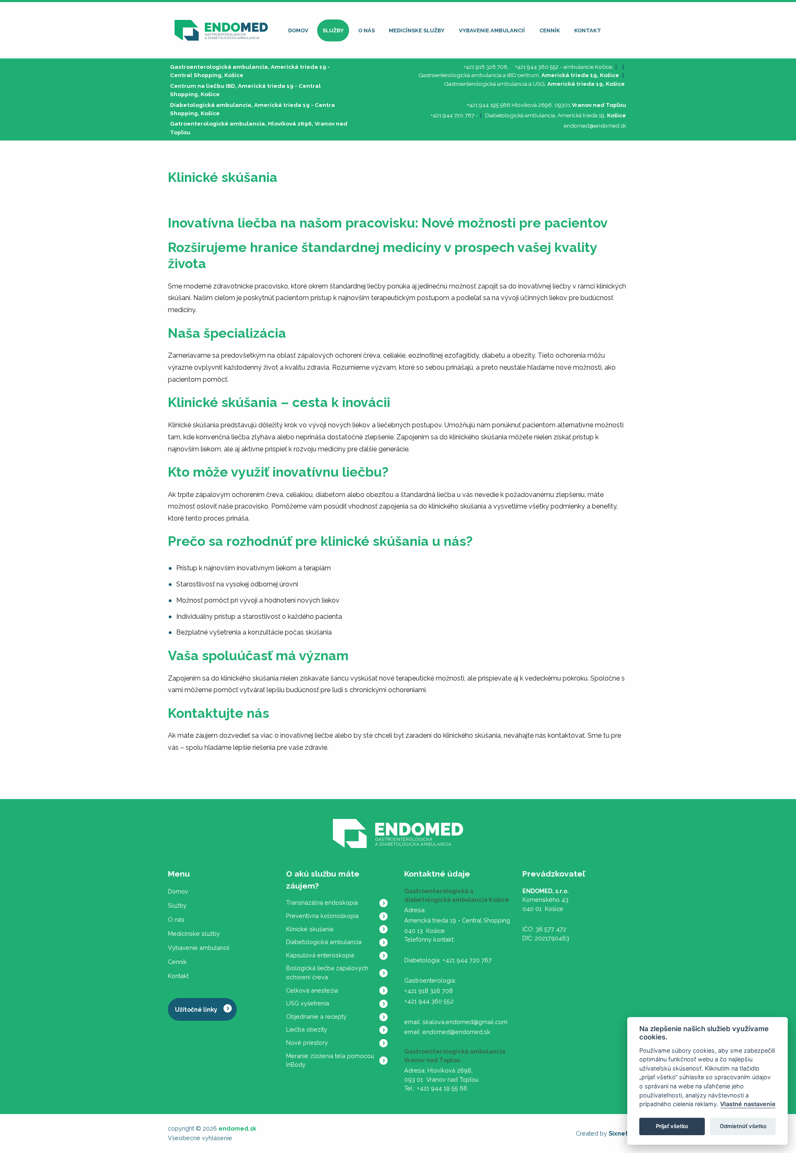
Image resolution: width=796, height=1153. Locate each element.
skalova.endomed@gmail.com (464, 1021)
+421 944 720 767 (452, 115)
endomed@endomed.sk (595, 125)
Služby (333, 30)
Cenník (549, 30)
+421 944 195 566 (488, 105)
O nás (366, 30)
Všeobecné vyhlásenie (200, 1137)
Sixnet (618, 1133)
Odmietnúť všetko (743, 1126)
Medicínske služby (416, 30)
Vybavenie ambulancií (492, 30)
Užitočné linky (196, 1009)
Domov (298, 30)
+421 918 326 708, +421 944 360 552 (511, 66)
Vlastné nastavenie (748, 1104)
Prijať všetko (672, 1126)
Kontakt (587, 30)
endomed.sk (237, 1128)
